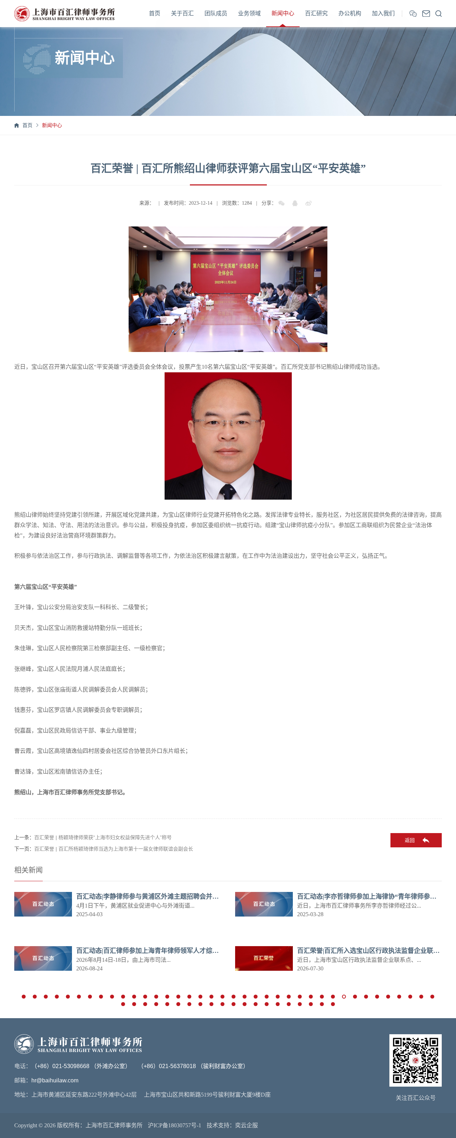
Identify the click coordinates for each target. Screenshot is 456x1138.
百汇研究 (316, 13)
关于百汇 (182, 13)
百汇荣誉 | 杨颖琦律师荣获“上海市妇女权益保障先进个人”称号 (103, 837)
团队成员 (215, 13)
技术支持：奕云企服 (232, 1125)
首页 (154, 13)
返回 (410, 840)
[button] (24, 997)
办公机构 (349, 13)
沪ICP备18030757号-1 (174, 1125)
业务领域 (249, 13)
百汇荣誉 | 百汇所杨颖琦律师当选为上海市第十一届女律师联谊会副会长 (113, 849)
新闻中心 (282, 13)
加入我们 (383, 13)
